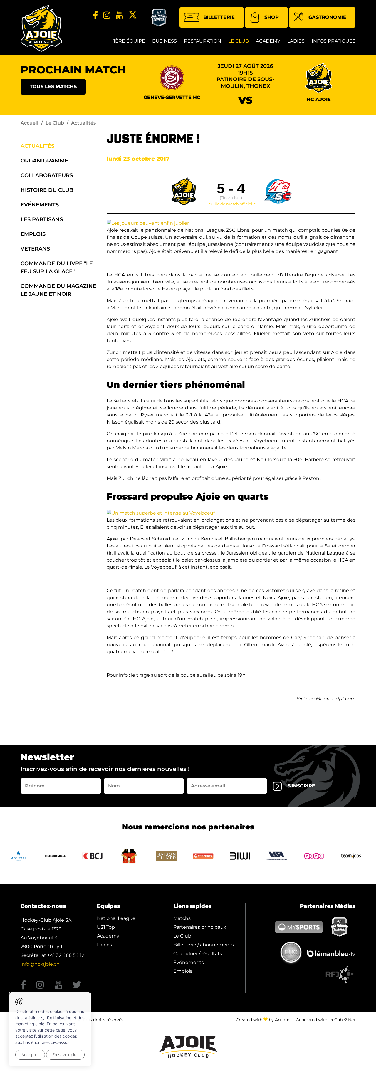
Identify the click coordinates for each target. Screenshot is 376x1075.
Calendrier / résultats (197, 953)
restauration (202, 41)
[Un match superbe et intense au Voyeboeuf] (161, 512)
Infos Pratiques (333, 41)
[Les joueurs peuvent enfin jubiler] (148, 223)
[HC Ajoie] (41, 28)
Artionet (283, 1019)
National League (116, 918)
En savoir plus (65, 1054)
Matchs (182, 918)
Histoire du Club (47, 190)
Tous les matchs (53, 86)
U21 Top (106, 927)
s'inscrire (301, 786)
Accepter (30, 1054)
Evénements (40, 204)
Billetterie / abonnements (203, 945)
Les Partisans (42, 219)
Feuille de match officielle (231, 204)
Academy (268, 41)
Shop (271, 17)
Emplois (33, 234)
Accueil (29, 123)
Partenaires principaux (199, 927)
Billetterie (219, 17)
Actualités (37, 146)
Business (164, 41)
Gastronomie (327, 17)
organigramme (44, 160)
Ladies (296, 41)
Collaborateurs (47, 175)
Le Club (238, 41)
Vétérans (35, 249)
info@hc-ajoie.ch (40, 964)
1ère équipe (129, 41)
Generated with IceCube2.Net (325, 1019)
